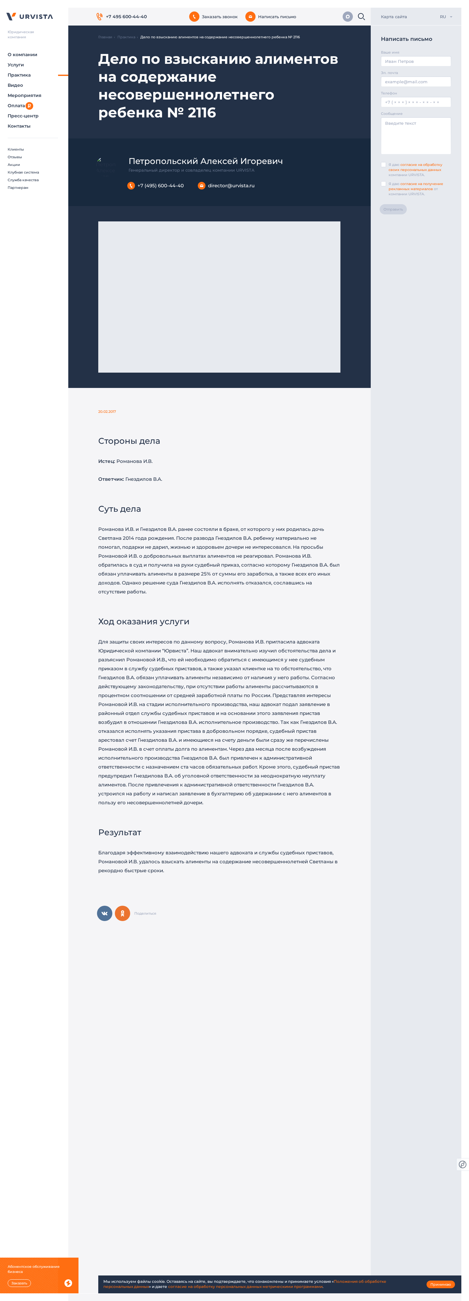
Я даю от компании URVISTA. (416, 189)
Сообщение (392, 113)
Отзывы (15, 157)
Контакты (19, 126)
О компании (22, 54)
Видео (15, 85)
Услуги (16, 65)
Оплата (16, 105)
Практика (19, 75)
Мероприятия (24, 95)
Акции (14, 164)
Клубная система (23, 172)
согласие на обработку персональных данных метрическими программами (245, 1286)
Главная (105, 37)
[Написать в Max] (348, 16)
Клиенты (16, 149)
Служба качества (23, 180)
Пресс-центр (23, 116)
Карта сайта (394, 16)
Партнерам (18, 187)
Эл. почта (389, 73)
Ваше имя (390, 52)
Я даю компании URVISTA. (415, 169)
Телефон (389, 93)
